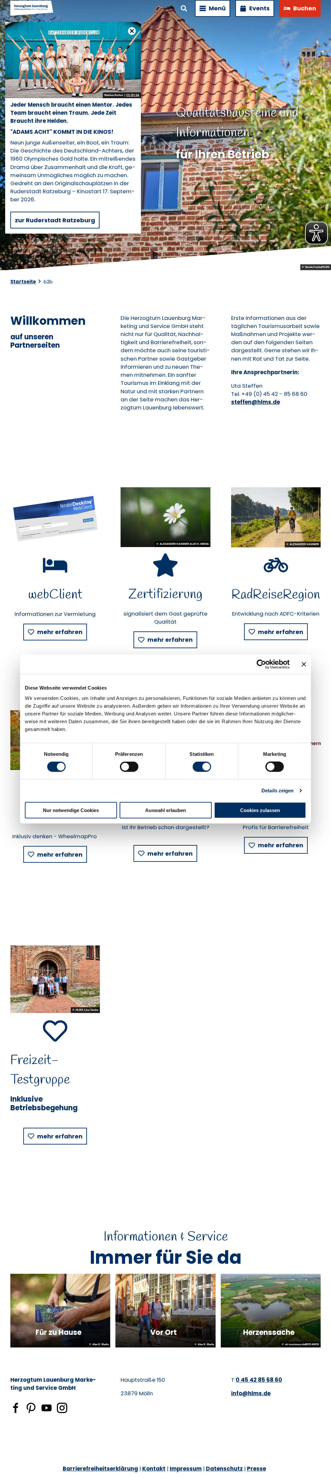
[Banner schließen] (304, 664)
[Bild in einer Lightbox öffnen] (55, 517)
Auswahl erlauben (165, 810)
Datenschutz (224, 1469)
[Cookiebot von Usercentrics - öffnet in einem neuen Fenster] (261, 664)
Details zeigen (278, 790)
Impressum (186, 1469)
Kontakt (154, 1469)
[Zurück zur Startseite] (32, 8)
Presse (256, 1469)
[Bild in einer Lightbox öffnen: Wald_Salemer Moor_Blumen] (165, 517)
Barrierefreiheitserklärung (100, 1469)
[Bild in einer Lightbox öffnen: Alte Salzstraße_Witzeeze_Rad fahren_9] (276, 517)
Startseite (23, 281)
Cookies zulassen (260, 810)
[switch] (129, 767)
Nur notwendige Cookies (71, 810)
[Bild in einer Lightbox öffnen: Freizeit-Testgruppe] (55, 979)
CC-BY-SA (132, 95)
